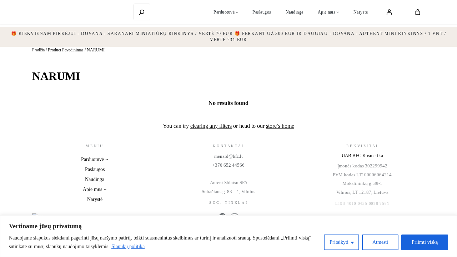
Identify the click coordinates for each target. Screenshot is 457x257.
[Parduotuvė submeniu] (237, 12)
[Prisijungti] (389, 12)
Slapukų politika (128, 246)
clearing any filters (211, 126)
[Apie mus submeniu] (337, 12)
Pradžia (38, 49)
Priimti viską (425, 242)
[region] (228, 236)
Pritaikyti (339, 242)
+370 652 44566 (228, 165)
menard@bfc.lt (228, 156)
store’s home (280, 126)
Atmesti (380, 242)
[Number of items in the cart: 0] (418, 12)
